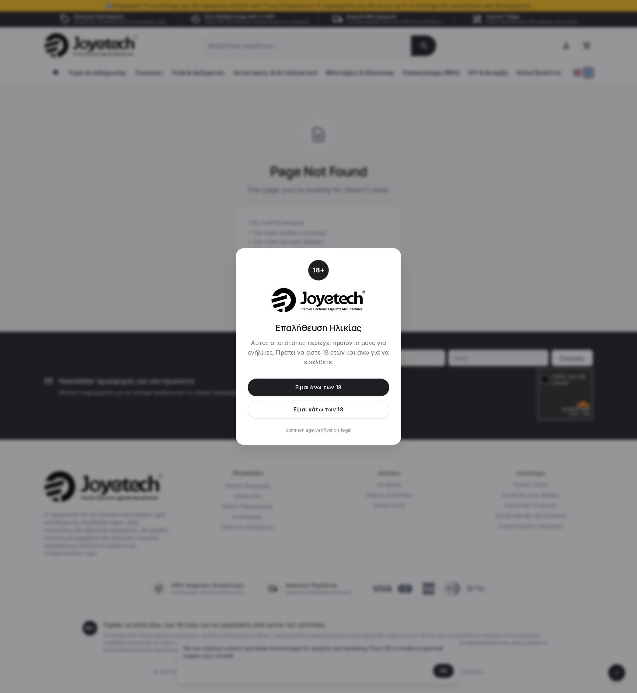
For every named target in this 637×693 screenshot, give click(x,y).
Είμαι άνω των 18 (318, 387)
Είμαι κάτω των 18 (318, 409)
